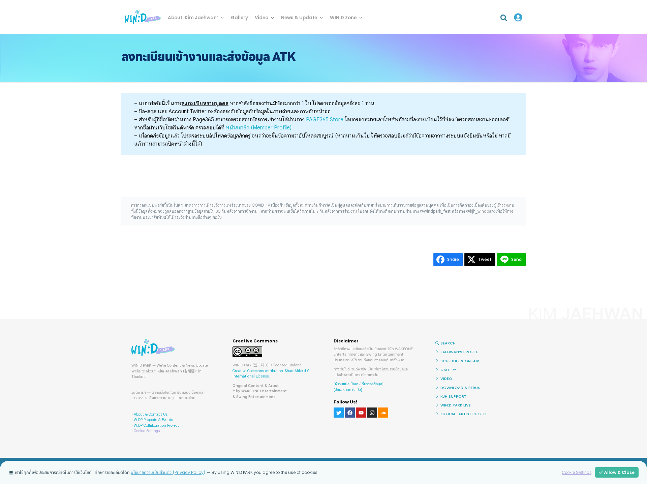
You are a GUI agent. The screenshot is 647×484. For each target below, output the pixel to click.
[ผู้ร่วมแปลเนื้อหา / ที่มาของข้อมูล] (358, 384)
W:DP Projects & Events (153, 419)
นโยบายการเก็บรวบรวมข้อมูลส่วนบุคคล (406, 205)
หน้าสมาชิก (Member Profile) (258, 127)
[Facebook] (350, 412)
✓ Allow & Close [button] (617, 472)
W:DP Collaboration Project (156, 425)
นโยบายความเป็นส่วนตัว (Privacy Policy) (168, 472)
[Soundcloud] (383, 412)
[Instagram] (372, 412)
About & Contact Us (150, 414)
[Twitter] (339, 412)
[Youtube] (361, 412)
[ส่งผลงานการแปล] (348, 390)
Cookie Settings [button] (147, 430)
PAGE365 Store (324, 119)
